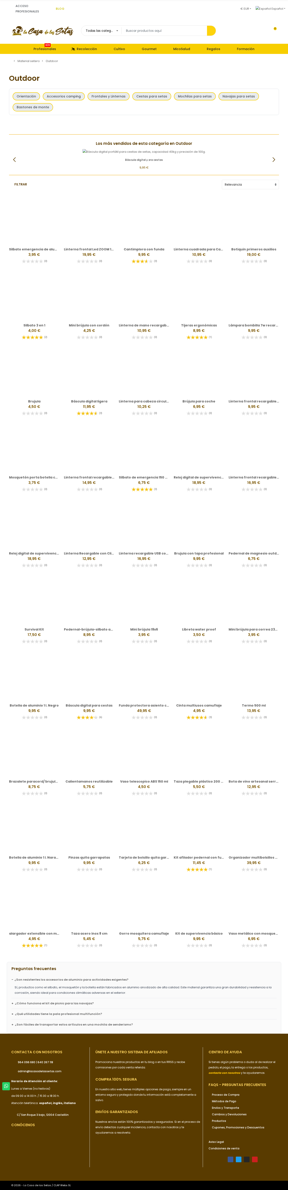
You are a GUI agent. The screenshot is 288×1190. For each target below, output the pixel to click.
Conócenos (23, 1125)
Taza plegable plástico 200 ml (199, 781)
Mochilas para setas (195, 96)
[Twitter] (238, 1159)
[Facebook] (230, 1159)
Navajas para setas (239, 96)
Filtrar (20, 184)
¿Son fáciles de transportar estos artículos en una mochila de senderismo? (74, 1024)
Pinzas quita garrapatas (89, 857)
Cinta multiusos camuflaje (199, 705)
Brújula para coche (198, 401)
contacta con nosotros (163, 1127)
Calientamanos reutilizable (89, 781)
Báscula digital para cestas (89, 705)
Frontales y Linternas (109, 96)
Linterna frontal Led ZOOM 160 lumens (96, 249)
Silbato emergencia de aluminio (36, 249)
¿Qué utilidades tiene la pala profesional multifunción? (58, 1014)
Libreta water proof (199, 629)
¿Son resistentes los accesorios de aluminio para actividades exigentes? (71, 979)
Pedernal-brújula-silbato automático (96, 629)
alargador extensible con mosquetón (41, 933)
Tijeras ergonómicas (199, 325)
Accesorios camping (64, 96)
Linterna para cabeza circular (144, 401)
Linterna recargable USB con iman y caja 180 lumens (163, 553)
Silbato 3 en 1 (34, 325)
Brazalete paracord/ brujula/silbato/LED (43, 781)
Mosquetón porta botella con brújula (41, 477)
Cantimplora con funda (144, 249)
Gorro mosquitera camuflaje (144, 933)
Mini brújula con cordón (89, 325)
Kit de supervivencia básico (199, 933)
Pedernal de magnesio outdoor (256, 553)
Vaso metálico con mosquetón (255, 933)
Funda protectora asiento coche (147, 705)
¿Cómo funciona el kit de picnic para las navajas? (54, 1003)
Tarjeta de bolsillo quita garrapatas (149, 857)
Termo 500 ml (254, 705)
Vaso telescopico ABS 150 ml (144, 781)
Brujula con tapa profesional (199, 553)
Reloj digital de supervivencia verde (40, 553)
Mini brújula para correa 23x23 (255, 629)
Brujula (34, 401)
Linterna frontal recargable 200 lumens (98, 477)
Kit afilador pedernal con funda (201, 857)
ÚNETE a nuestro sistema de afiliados (131, 1052)
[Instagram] (247, 1159)
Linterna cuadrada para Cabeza (201, 249)
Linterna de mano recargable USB (148, 325)
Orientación (26, 96)
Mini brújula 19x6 (144, 629)
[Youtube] (255, 1159)
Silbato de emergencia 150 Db (144, 477)
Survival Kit (34, 629)
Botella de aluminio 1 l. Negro (34, 705)
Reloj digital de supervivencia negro (205, 477)
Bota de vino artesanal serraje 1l (256, 781)
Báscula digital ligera (89, 401)
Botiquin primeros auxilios (253, 249)
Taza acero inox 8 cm (89, 933)
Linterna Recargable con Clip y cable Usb (99, 553)
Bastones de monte (33, 107)
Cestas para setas (151, 96)
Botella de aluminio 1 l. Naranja (35, 857)
